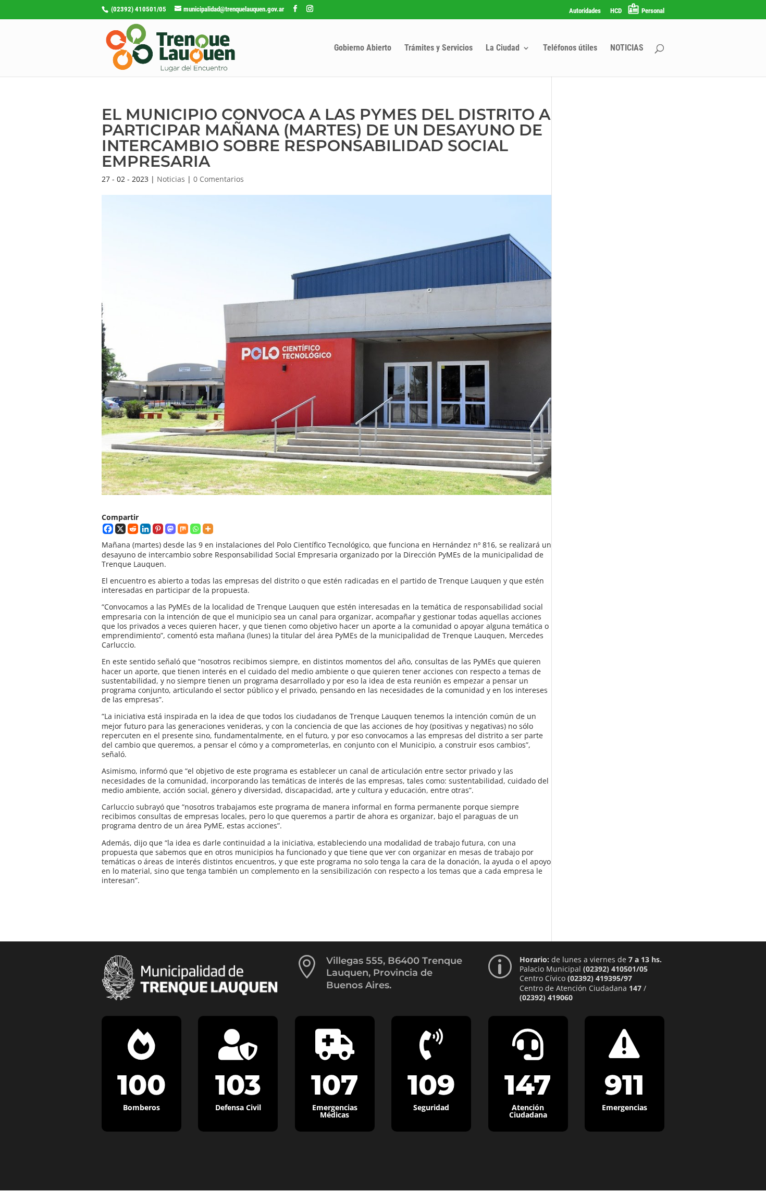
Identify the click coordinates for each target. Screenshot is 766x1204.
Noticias (171, 179)
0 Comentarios (218, 179)
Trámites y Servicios (438, 48)
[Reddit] (133, 529)
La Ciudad (503, 48)
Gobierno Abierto (362, 48)
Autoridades (585, 11)
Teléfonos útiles (570, 48)
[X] (120, 529)
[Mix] (183, 529)
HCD (616, 11)
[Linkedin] (145, 529)
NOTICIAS (627, 48)
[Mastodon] (170, 529)
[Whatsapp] (195, 529)
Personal (652, 11)
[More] (208, 529)
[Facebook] (108, 529)
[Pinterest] (158, 529)
